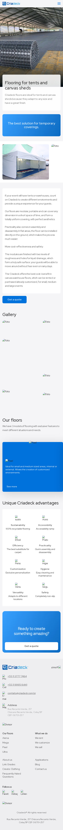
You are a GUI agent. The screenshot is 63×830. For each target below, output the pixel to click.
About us (7, 759)
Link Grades (8, 764)
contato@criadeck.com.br (22, 693)
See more (12, 486)
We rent (39, 738)
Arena (5, 738)
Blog (37, 764)
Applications (41, 759)
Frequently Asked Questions (11, 775)
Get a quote (14, 299)
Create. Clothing (11, 769)
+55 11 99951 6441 (17, 684)
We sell (38, 747)
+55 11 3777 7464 (17, 676)
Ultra (4, 751)
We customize (42, 742)
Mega (5, 742)
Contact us (41, 769)
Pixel (4, 747)
